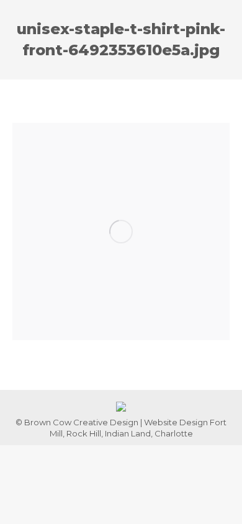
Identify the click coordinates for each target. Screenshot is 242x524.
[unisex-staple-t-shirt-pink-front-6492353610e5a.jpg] (121, 231)
